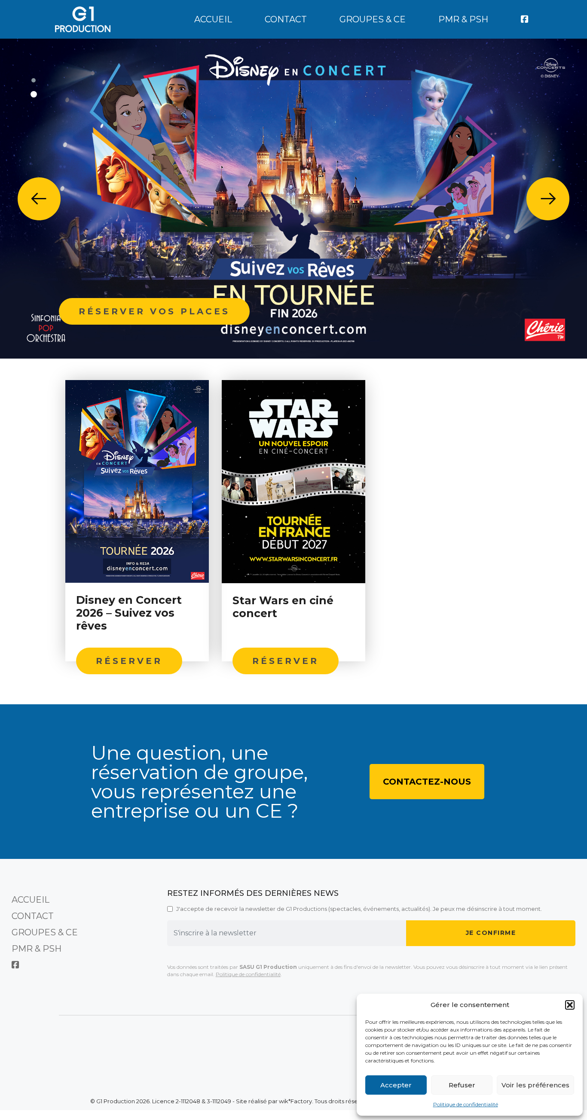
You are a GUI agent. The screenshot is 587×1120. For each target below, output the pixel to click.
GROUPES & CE (372, 19)
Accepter (396, 1085)
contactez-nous (427, 781)
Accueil (213, 19)
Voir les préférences (535, 1085)
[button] (570, 1005)
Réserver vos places (154, 311)
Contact (286, 19)
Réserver (129, 661)
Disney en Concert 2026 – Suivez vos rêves (129, 612)
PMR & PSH (463, 19)
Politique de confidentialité (465, 1104)
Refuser (462, 1085)
